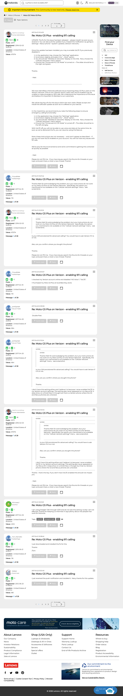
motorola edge (110, 58)
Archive (111, 3)
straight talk (49, 519)
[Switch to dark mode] (81, 3)
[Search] (23, 3)
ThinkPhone (109, 65)
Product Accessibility (105, 653)
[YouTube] (16, 673)
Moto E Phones (110, 63)
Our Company (10, 639)
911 (58, 519)
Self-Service (109, 70)
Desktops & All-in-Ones (41, 642)
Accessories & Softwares (41, 644)
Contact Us (66, 647)
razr (106, 55)
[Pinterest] (22, 673)
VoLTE (39, 519)
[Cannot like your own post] (62, 166)
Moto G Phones (14, 15)
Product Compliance (13, 650)
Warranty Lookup (69, 642)
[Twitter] (11, 673)
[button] (77, 3)
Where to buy (101, 639)
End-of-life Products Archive (74, 650)
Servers (34, 647)
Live (116, 3)
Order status (101, 644)
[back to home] (4, 15)
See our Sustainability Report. (93, 678)
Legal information (11, 653)
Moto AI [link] (104, 68)
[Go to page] (61, 25)
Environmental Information (107, 656)
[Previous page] (36, 25)
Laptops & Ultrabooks (40, 639)
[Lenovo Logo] (12, 3)
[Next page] (48, 25)
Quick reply (40, 166)
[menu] (94, 32)
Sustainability (10, 647)
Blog (98, 647)
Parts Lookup (67, 644)
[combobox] (41, 3)
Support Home (68, 639)
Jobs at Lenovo (10, 656)
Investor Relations (11, 644)
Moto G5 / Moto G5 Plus (32, 15)
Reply (54, 166)
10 (14, 596)
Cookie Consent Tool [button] (24, 679)
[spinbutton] (56, 26)
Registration (101, 650)
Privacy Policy (39, 679)
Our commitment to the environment (99, 665)
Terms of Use (9, 679)
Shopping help (102, 642)
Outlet (34, 653)
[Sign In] (86, 3)
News (6, 642)
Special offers (37, 650)
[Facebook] (5, 673)
